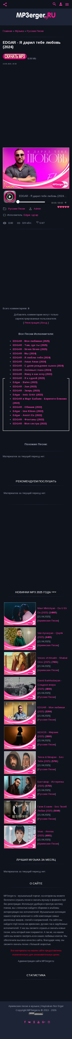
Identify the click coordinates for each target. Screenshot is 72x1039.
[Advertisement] (36, 107)
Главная (7, 31)
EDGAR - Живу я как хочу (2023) (32, 374)
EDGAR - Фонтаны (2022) (28, 419)
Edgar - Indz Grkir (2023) (28, 394)
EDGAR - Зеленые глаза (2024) (32, 370)
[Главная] (36, 17)
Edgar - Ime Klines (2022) (28, 411)
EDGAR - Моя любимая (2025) (31, 341)
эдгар (34, 215)
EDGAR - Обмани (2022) (27, 407)
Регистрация (32, 322)
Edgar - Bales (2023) (25, 382)
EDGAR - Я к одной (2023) (29, 378)
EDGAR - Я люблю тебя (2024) (32, 357)
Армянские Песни (48, 620)
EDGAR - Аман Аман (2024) (29, 361)
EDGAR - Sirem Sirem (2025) (30, 349)
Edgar (27, 215)
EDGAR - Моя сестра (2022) (30, 423)
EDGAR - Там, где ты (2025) (30, 345)
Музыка (19, 31)
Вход (44, 322)
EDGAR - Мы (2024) (24, 353)
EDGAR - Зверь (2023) (26, 390)
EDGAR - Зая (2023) (25, 386)
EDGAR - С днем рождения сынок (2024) (38, 365)
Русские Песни (35, 31)
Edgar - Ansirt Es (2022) (27, 415)
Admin (37, 208)
